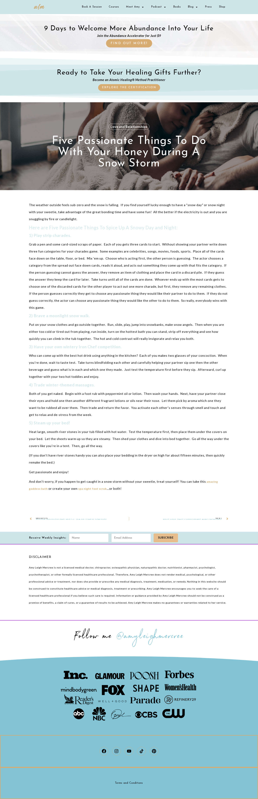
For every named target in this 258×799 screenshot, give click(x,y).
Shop (222, 7)
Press (208, 7)
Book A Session (92, 7)
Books (177, 7)
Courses (114, 7)
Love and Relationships (129, 127)
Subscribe (166, 537)
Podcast (156, 7)
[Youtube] (129, 751)
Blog (191, 7)
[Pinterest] (154, 751)
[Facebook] (104, 751)
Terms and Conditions (129, 783)
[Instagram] (116, 751)
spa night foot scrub (92, 488)
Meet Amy (133, 7)
